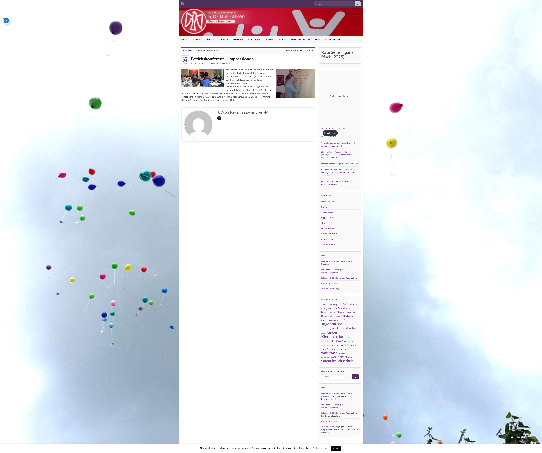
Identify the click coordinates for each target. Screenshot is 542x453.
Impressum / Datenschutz (333, 39)
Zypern (349, 357)
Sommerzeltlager (336, 348)
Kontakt (317, 39)
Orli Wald (336, 341)
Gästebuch (282, 39)
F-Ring (344, 315)
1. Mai (324, 304)
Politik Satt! (349, 341)
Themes (324, 223)
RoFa (332, 345)
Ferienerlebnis (334, 320)
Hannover (354, 325)
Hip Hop (324, 329)
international (345, 328)
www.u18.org (327, 239)
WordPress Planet (329, 233)
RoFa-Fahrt (339, 345)
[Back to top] (535, 446)
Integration (332, 328)
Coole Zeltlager (350, 312)
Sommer (324, 349)
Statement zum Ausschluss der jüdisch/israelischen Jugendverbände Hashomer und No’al (337, 155)
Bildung (340, 312)
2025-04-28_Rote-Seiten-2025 (334, 129)
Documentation (328, 201)
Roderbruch (325, 345)
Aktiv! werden (196, 39)
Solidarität (351, 345)
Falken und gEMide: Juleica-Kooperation (339, 278)
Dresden (330, 316)
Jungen (323, 333)
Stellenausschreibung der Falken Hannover (340, 163)
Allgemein (228, 63)
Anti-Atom (332, 308)
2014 (357, 305)
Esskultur (337, 316)
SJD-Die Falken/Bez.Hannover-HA (207, 63)
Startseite (184, 39)
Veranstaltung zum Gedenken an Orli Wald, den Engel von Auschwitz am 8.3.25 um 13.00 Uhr (340, 172)
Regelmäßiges (222, 39)
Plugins (324, 207)
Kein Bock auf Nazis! (330, 283)
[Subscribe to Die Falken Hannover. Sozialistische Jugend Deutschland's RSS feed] (182, 3)
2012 (346, 304)
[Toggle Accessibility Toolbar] (6, 20)
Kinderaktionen (335, 336)
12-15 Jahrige (332, 305)
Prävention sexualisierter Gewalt (300, 39)
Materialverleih (269, 39)
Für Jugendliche (333, 321)
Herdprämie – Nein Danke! (298, 50)
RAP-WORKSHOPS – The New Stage (202, 50)
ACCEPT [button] (336, 448)
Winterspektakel (327, 357)
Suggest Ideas (327, 212)
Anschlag (324, 309)
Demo (324, 315)
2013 (351, 304)
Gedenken (346, 325)
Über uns (210, 39)
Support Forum (328, 217)
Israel (355, 328)
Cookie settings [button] (320, 448)
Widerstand (329, 353)
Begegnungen (328, 312)
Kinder (332, 332)
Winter (345, 353)
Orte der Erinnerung (330, 288)
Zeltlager (339, 357)
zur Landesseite (328, 244)
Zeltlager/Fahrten (253, 39)
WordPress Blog (328, 228)
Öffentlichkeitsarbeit (337, 361)
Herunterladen (330, 133)
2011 (340, 304)
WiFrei (340, 353)
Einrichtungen (237, 39)
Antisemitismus (352, 309)
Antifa (342, 308)
